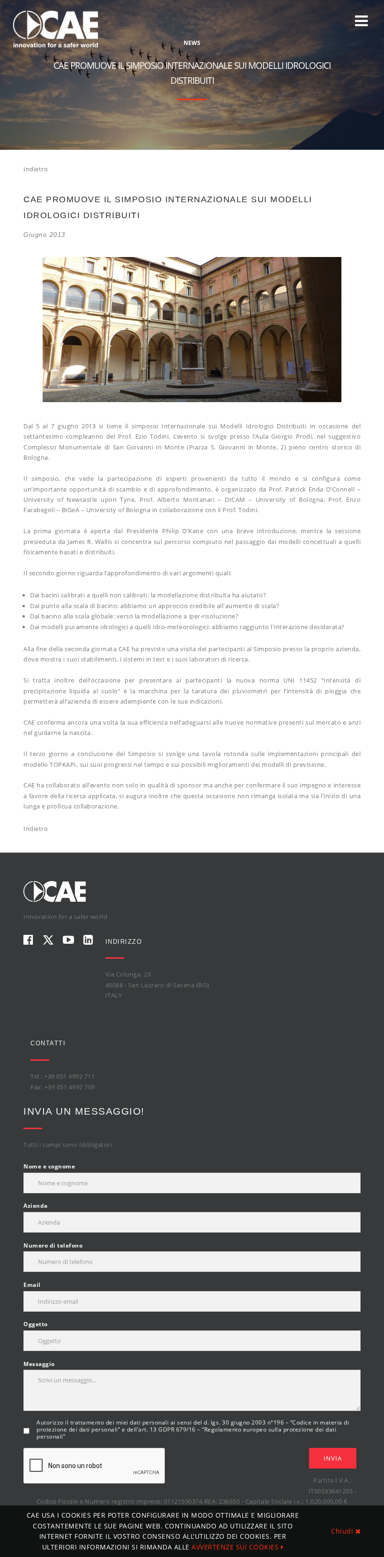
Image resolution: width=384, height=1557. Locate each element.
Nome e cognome (49, 1166)
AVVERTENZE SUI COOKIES (236, 1546)
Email (32, 1285)
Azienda (35, 1206)
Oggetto (35, 1324)
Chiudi (343, 1531)
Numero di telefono (52, 1245)
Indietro (35, 169)
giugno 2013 (44, 234)
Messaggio (39, 1364)
